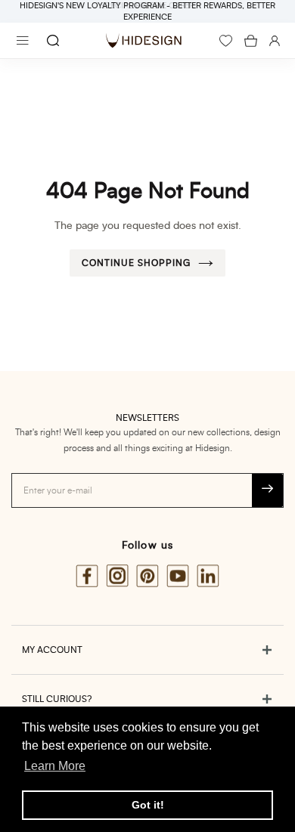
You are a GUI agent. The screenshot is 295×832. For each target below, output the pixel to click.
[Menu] (23, 40)
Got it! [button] (148, 805)
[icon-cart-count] (251, 40)
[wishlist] (225, 41)
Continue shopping (136, 263)
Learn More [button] (54, 765)
